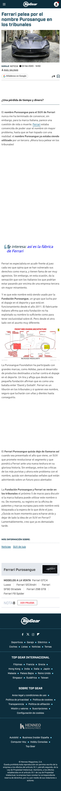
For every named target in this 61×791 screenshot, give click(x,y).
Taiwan (44, 677)
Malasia (12, 673)
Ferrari (36, 124)
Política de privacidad (17, 699)
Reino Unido (44, 673)
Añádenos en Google (16, 76)
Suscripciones (40, 708)
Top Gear (30, 746)
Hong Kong (14, 668)
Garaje (5, 66)
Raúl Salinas (11, 70)
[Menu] (4, 4)
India (27, 668)
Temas (48, 646)
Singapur (17, 677)
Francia (30, 664)
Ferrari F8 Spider (14, 593)
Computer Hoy (18, 741)
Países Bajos (27, 673)
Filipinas (17, 664)
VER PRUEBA (27, 602)
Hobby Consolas (39, 741)
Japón (46, 668)
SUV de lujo (19, 546)
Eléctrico (42, 642)
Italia (36, 668)
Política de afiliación (39, 703)
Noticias (6, 546)
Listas (24, 646)
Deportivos (17, 642)
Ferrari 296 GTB (36, 589)
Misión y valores (19, 708)
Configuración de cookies (30, 712)
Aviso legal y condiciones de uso (29, 695)
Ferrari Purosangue (19, 569)
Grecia (41, 664)
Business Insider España (35, 737)
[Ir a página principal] (30, 4)
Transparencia (17, 703)
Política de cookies (43, 699)
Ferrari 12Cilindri (26, 584)
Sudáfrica (31, 677)
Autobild (13, 737)
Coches (13, 646)
